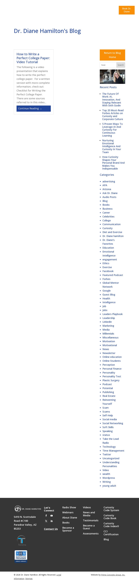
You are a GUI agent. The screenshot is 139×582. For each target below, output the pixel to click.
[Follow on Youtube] (51, 515)
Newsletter (108, 353)
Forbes (106, 279)
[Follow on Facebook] (46, 515)
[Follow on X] (46, 521)
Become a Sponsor (68, 529)
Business (107, 208)
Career (106, 212)
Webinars (67, 512)
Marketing (108, 325)
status (106, 435)
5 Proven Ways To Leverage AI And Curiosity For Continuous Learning (112, 129)
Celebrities (108, 216)
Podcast (107, 384)
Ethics (105, 263)
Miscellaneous (110, 337)
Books (106, 204)
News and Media (89, 514)
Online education (112, 356)
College (106, 220)
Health (106, 298)
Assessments (91, 533)
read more (34, 109)
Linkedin (107, 321)
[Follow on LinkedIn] (51, 521)
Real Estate (108, 395)
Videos (87, 507)
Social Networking (112, 423)
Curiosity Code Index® (111, 525)
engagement (109, 259)
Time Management (113, 450)
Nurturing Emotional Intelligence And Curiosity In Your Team (111, 146)
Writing (106, 481)
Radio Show (102, 10)
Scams (106, 411)
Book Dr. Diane (126, 10)
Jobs (104, 310)
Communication (111, 224)
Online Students (111, 360)
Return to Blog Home (112, 55)
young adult (109, 485)
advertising (108, 181)
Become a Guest (89, 527)
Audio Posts (109, 197)
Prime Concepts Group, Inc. (113, 574)
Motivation (108, 341)
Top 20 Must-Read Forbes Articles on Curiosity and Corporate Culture (113, 115)
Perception (108, 364)
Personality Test (111, 376)
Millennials (108, 333)
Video (105, 470)
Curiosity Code (32, 10)
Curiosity (107, 228)
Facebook (107, 271)
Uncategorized (110, 458)
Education (108, 247)
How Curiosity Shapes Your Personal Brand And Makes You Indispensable (113, 162)
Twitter (106, 454)
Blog (91, 9)
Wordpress (108, 477)
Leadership (108, 318)
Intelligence (109, 302)
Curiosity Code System (111, 509)
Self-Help (107, 415)
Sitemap (28, 578)
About (82, 9)
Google (106, 290)
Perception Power (52, 10)
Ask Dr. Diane (110, 193)
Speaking (107, 431)
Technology (109, 446)
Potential (107, 388)
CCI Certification (111, 533)
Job (104, 306)
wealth (106, 474)
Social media (109, 419)
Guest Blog (108, 294)
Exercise (107, 267)
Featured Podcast (112, 275)
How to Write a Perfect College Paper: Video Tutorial (33, 58)
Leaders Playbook (112, 314)
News (105, 349)
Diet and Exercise (112, 232)
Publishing (108, 392)
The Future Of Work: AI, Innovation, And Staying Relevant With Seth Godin (111, 99)
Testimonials (90, 520)
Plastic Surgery (110, 380)
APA (104, 185)
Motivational (109, 345)
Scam (105, 407)
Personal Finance (111, 368)
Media (113, 9)
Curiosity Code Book (110, 517)
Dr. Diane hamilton (113, 236)
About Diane (69, 517)
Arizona (106, 189)
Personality (108, 372)
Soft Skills (108, 427)
